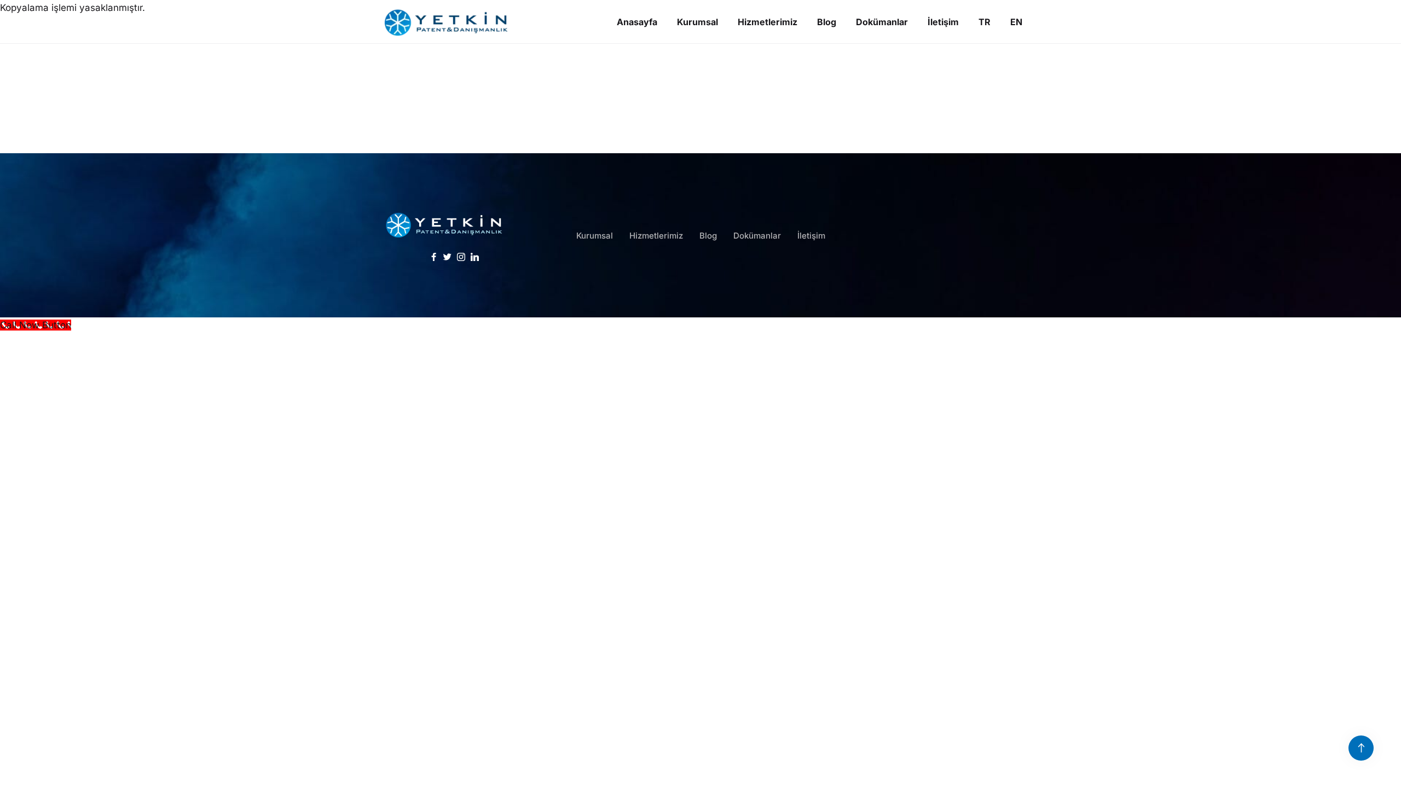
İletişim (811, 235)
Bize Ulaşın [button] (969, 251)
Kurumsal (594, 235)
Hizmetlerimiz (656, 235)
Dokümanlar (757, 235)
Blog (708, 235)
